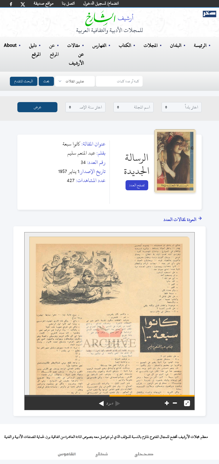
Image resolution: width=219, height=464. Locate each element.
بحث (46, 81)
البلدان (175, 45)
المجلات (151, 45)
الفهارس (99, 45)
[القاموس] (67, 456)
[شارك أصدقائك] (11, 4)
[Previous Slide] (117, 401)
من (109, 403)
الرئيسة (200, 45)
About (10, 46)
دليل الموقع (35, 50)
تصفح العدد (137, 185)
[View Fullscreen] (186, 403)
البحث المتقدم (23, 81)
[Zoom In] (167, 403)
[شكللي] (101, 456)
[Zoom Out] (175, 403)
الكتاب (125, 45)
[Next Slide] (101, 401)
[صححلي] (144, 456)
